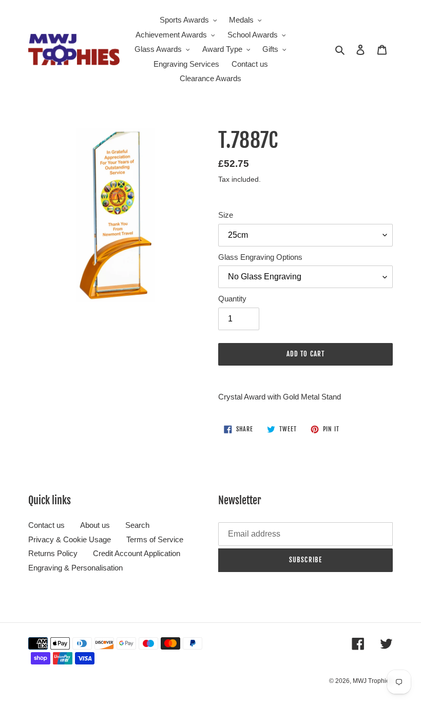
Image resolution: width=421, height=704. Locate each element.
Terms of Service (154, 539)
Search (137, 525)
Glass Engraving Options (260, 257)
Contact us (46, 525)
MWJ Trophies (373, 680)
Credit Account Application (136, 553)
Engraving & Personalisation (75, 567)
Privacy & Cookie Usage (69, 539)
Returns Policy (53, 553)
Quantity (232, 298)
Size (225, 215)
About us (95, 525)
